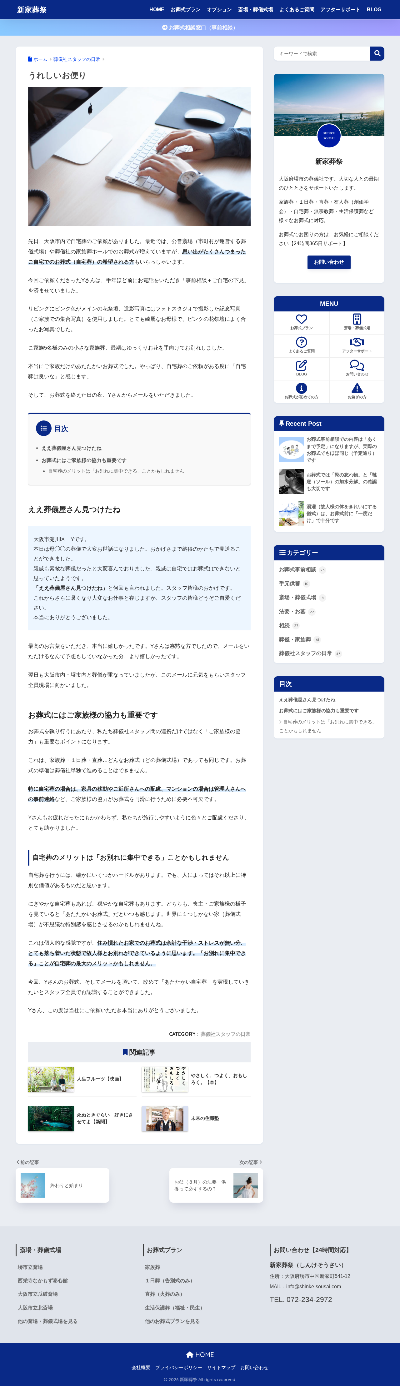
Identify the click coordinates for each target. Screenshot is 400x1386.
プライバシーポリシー (178, 1367)
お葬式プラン (186, 9)
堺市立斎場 (30, 1267)
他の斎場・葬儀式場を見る (48, 1321)
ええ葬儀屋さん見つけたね (72, 448)
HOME (156, 9)
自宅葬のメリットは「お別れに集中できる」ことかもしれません (116, 471)
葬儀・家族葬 (299, 640)
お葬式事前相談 (302, 570)
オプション (219, 9)
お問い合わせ (329, 262)
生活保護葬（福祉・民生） (175, 1307)
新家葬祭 (32, 9)
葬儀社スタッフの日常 (226, 1034)
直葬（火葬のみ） (165, 1294)
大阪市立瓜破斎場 (38, 1294)
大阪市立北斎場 (35, 1307)
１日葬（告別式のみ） (170, 1280)
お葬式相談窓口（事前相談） (203, 28)
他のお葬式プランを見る (172, 1321)
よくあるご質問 (296, 9)
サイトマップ (221, 1367)
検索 (377, 54)
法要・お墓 (296, 611)
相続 (288, 625)
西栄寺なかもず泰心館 (43, 1280)
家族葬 (152, 1267)
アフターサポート (341, 9)
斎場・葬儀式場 (255, 9)
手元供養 (293, 584)
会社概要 (141, 1367)
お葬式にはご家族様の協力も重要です (84, 460)
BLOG (374, 9)
